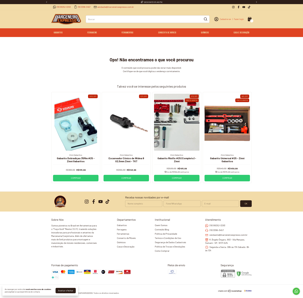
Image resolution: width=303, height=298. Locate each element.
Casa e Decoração (241, 32)
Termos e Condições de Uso (168, 238)
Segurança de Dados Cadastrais (170, 242)
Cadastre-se (225, 19)
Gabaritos (58, 32)
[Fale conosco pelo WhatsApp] (296, 291)
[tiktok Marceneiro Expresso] (249, 7)
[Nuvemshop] (230, 291)
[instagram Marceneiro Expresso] (233, 7)
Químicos (205, 32)
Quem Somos (161, 225)
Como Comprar (162, 250)
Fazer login (239, 19)
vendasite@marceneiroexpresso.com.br (115, 7)
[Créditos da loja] (247, 291)
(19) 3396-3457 (84, 7)
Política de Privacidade (166, 233)
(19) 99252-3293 (64, 7)
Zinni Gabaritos (75, 155)
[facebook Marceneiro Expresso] (238, 7)
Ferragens (92, 32)
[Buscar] (205, 19)
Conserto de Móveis (167, 32)
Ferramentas (127, 32)
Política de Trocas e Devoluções (170, 246)
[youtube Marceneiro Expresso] (243, 7)
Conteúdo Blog (162, 229)
